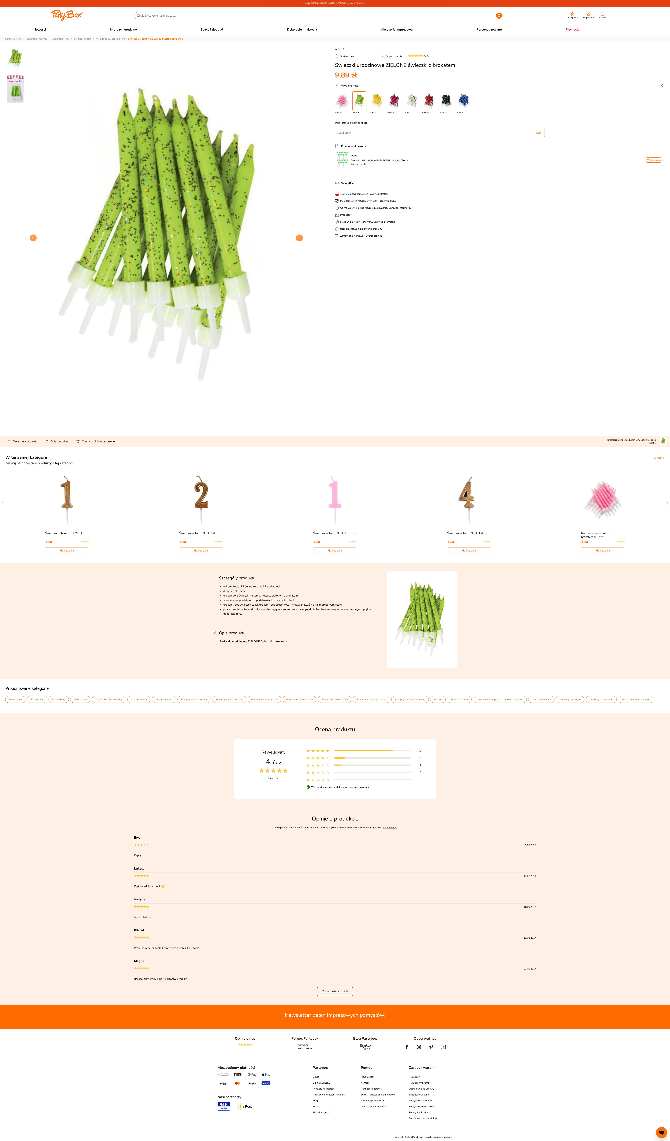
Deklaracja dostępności (373, 1106)
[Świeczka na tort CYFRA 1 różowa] (335, 499)
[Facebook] (406, 1049)
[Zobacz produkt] (343, 160)
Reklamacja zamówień (373, 1100)
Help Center (367, 1077)
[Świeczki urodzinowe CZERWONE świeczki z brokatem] (429, 101)
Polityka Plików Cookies (422, 1106)
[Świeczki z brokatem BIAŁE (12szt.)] (412, 101)
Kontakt (365, 1082)
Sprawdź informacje (399, 208)
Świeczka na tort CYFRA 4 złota (467, 533)
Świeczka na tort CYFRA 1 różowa (334, 533)
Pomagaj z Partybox (419, 1112)
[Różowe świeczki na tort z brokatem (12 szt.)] (342, 101)
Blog (315, 1100)
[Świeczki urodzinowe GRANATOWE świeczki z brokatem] (464, 101)
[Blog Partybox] (365, 1049)
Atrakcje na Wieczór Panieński (329, 1094)
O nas (316, 1077)
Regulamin (414, 1077)
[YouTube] (443, 1049)
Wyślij (539, 132)
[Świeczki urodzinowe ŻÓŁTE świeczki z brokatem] (377, 101)
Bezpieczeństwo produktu (423, 1118)
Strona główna (13, 38)
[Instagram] (418, 1049)
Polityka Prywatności (420, 1100)
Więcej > (659, 458)
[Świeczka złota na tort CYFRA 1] (67, 499)
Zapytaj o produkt (394, 56)
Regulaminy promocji (420, 1082)
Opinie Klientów (321, 1082)
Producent (345, 215)
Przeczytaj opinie (387, 201)
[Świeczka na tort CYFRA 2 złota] (201, 499)
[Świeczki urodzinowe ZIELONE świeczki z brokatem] (359, 101)
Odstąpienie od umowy (421, 1088)
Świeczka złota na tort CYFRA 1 (65, 533)
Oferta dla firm (374, 235)
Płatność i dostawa (371, 1088)
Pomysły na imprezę (323, 1088)
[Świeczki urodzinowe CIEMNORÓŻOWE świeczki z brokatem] (394, 101)
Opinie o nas (245, 1038)
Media (316, 1106)
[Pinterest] (431, 1049)
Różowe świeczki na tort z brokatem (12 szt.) (597, 535)
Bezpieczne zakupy (419, 1094)
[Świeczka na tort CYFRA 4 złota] (469, 499)
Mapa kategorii (321, 1112)
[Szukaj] (499, 16)
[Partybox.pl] (67, 20)
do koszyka (67, 551)
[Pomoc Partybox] (305, 1049)
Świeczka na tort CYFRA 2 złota (199, 533)
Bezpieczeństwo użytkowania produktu (361, 228)
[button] (572, 15)
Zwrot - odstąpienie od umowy (378, 1094)
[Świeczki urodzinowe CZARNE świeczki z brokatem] (447, 101)
